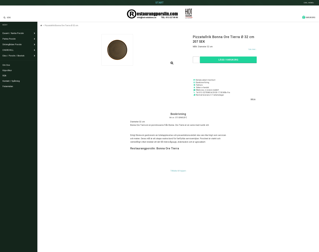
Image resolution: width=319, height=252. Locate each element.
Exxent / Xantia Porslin (13, 33)
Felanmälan (7, 86)
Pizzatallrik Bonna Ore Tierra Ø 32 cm (61, 25)
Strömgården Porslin (12, 44)
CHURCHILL (8, 50)
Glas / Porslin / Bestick (13, 56)
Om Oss (6, 65)
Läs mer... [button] (253, 49)
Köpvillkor (7, 70)
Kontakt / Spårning (11, 81)
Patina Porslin (9, 39)
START (159, 2)
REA (4, 75)
